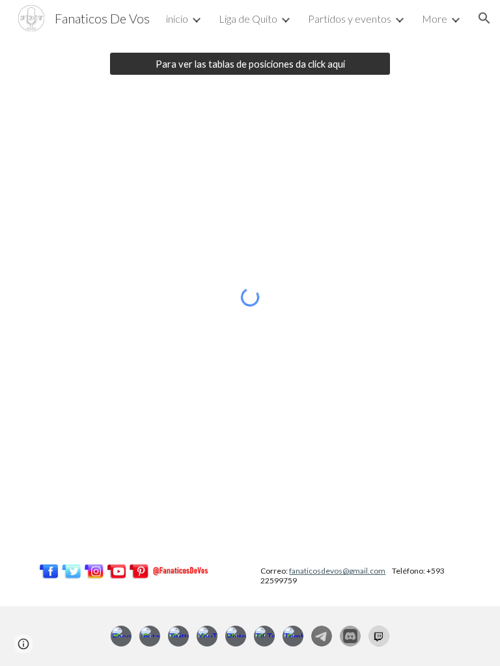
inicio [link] (177, 18)
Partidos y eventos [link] (349, 18)
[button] (484, 18)
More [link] (434, 18)
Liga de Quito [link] (248, 18)
